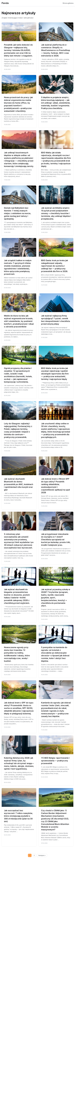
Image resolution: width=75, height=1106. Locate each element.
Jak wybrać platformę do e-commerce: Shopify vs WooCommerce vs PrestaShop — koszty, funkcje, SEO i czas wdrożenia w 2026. (55, 50)
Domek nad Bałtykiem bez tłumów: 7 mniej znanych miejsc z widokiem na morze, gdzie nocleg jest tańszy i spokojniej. (17, 213)
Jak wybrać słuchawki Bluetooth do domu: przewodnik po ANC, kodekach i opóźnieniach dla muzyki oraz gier (18, 484)
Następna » (42, 855)
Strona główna (68, 3)
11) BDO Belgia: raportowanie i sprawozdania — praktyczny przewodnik (55, 761)
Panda (5, 3)
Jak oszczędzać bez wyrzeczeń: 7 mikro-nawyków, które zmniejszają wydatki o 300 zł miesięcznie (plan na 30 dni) (18, 816)
